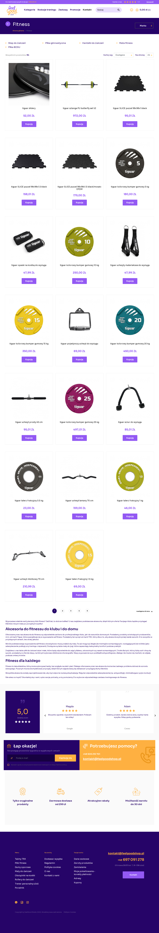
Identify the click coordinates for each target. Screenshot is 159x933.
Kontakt (87, 9)
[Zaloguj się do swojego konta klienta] (131, 10)
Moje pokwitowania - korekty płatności (84, 873)
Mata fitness (126, 43)
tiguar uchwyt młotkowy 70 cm (29, 579)
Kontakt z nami (51, 875)
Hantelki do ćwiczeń (93, 43)
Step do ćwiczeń (17, 43)
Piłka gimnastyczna (55, 43)
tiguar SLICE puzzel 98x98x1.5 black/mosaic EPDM (79, 188)
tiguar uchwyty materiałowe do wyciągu (130, 265)
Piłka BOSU (14, 47)
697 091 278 (131, 859)
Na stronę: (140, 55)
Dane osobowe (81, 859)
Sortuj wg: (108, 55)
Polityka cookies (52, 867)
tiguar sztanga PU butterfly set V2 (79, 108)
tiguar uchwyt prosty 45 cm (29, 422)
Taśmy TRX (20, 859)
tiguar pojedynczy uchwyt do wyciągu (79, 344)
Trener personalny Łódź (27, 884)
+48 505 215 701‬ (91, 754)
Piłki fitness (20, 863)
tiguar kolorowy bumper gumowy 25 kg (79, 422)
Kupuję (29, 124)
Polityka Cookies (70, 912)
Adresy (77, 878)
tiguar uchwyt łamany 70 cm (79, 500)
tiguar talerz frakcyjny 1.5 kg (79, 579)
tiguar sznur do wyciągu (130, 422)
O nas (47, 871)
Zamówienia (80, 867)
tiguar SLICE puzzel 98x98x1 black (130, 108)
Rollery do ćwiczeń (24, 879)
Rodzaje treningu (46, 9)
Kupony (78, 882)
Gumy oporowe (22, 867)
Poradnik (19, 888)
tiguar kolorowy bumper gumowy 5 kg (130, 187)
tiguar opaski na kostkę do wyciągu (28, 265)
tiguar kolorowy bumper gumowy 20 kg (130, 344)
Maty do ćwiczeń (23, 871)
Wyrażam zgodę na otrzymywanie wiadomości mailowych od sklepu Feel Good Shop (39, 765)
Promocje (75, 9)
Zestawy (63, 9)
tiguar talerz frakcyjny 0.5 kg (29, 500)
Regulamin (49, 863)
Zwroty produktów (83, 863)
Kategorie (29, 9)
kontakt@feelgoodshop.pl (102, 759)
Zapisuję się (65, 758)
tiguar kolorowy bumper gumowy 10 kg (79, 265)
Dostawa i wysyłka (53, 859)
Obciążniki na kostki (25, 875)
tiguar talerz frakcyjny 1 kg (130, 500)
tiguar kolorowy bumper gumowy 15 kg (29, 344)
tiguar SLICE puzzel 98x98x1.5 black (29, 187)
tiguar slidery (29, 108)
